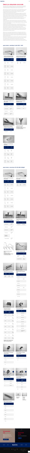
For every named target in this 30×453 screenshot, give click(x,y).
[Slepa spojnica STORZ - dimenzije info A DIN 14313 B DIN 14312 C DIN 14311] (8, 372)
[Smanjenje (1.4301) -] (18, 394)
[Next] (13, 371)
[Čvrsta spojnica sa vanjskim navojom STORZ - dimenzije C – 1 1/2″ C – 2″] (21, 348)
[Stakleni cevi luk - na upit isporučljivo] (24, 394)
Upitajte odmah (5, 439)
